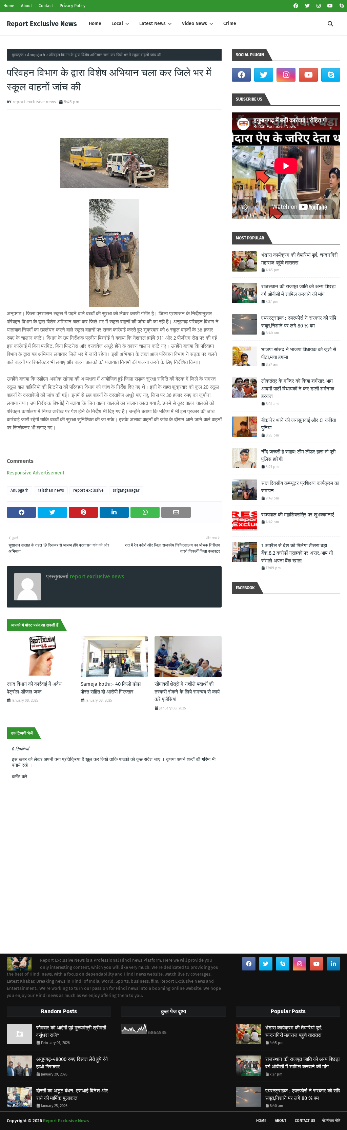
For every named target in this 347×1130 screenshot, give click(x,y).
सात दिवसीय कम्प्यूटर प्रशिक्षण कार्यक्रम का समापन (300, 487)
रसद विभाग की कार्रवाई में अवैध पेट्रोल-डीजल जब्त (34, 688)
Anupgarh (36, 54)
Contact (46, 5)
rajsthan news (51, 490)
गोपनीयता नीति (331, 1120)
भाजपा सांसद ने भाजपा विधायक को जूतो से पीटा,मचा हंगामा (298, 353)
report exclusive (88, 490)
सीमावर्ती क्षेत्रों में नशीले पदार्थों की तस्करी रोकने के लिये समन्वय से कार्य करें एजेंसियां (187, 691)
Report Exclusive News (42, 24)
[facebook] (296, 6)
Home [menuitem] (95, 23)
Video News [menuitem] (194, 23)
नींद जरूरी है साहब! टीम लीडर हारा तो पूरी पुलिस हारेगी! (298, 456)
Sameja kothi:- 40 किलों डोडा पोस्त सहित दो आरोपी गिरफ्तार (111, 688)
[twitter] (307, 6)
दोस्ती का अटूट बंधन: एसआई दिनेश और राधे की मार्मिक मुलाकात (72, 1095)
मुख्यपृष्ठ (17, 54)
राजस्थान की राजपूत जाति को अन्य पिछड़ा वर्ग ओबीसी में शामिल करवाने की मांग (298, 290)
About (26, 5)
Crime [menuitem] (229, 23)
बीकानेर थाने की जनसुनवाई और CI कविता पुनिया (298, 424)
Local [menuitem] (117, 23)
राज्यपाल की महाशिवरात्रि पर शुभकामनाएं (297, 515)
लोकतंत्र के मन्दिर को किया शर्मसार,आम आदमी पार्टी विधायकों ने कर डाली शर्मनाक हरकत (297, 388)
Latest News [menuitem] (152, 23)
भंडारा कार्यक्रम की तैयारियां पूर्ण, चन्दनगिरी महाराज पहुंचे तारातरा (299, 259)
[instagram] (318, 6)
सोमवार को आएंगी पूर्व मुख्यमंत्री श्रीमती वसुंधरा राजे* (71, 1032)
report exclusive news (34, 101)
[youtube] (330, 6)
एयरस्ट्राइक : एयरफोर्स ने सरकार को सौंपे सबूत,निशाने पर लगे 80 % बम (298, 322)
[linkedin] (333, 964)
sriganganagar (126, 490)
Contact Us (305, 1120)
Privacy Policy (72, 5)
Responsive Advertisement (35, 473)
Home (8, 5)
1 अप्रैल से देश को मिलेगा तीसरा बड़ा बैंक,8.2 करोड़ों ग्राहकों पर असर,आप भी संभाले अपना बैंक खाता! (297, 553)
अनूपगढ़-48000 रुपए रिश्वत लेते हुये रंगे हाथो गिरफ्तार (72, 1063)
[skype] (341, 6)
